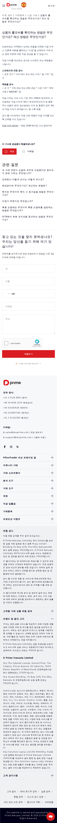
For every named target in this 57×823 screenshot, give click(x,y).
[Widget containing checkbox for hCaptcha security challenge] (22, 343)
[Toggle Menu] (3, 5)
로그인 (51, 5)
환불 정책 (18, 796)
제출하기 (28, 353)
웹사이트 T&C (34, 802)
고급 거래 (32, 15)
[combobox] (8, 294)
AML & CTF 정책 (28, 791)
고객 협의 (11, 791)
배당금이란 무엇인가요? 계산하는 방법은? (24, 185)
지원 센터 (7, 15)
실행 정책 (45, 791)
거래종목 (19, 15)
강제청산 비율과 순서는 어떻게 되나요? (23, 179)
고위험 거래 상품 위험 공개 (28, 363)
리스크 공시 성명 (35, 796)
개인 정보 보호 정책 (13, 802)
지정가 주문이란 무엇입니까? (17, 201)
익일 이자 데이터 (10, 125)
